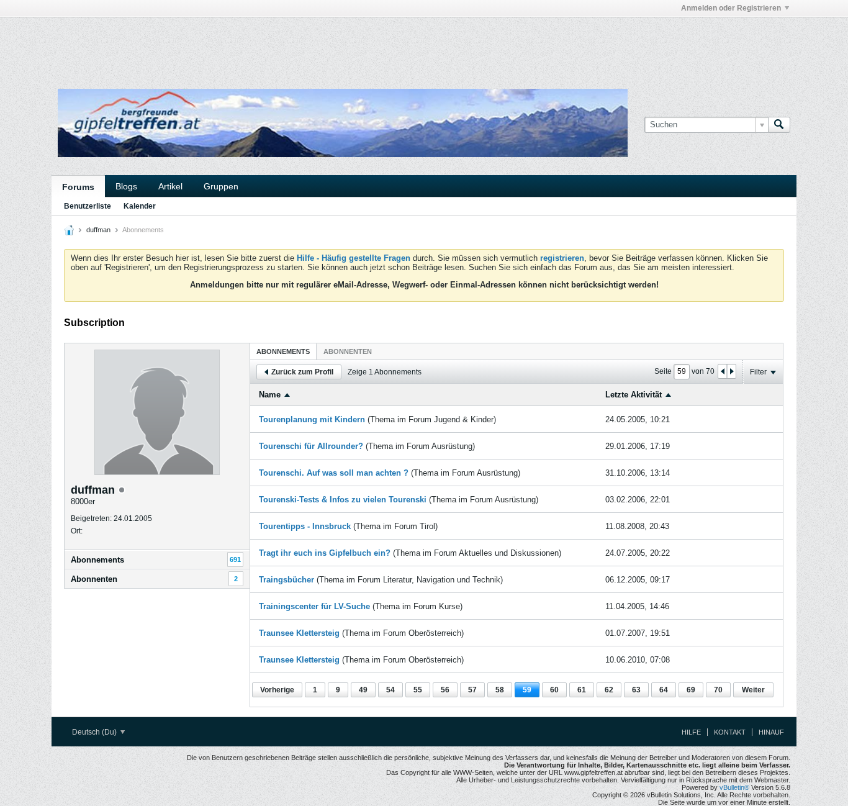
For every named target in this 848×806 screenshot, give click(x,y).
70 (718, 690)
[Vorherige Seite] (722, 371)
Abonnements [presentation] (283, 351)
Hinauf (771, 732)
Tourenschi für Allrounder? (311, 446)
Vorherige (277, 690)
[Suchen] (779, 125)
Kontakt (730, 732)
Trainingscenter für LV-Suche (314, 606)
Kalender (140, 206)
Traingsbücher (286, 579)
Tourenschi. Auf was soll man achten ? (333, 473)
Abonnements (97, 559)
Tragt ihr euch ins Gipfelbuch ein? (324, 553)
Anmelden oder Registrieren (731, 8)
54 (390, 690)
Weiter (753, 690)
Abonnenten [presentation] (347, 351)
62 (609, 690)
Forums (78, 187)
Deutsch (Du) (95, 732)
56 (445, 690)
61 (581, 690)
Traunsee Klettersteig (299, 633)
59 (527, 690)
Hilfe (691, 732)
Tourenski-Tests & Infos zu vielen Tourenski (342, 499)
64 (663, 690)
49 (363, 690)
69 (691, 690)
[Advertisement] (237, 45)
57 (472, 690)
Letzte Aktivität (633, 394)
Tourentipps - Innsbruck (305, 526)
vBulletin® (734, 787)
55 (417, 690)
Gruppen (221, 186)
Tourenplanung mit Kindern (312, 419)
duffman (98, 229)
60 (554, 690)
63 (636, 690)
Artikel (170, 186)
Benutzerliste (87, 206)
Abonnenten (94, 579)
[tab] (283, 351)
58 (499, 690)
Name (270, 394)
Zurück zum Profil (302, 372)
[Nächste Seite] (731, 371)
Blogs (126, 186)
